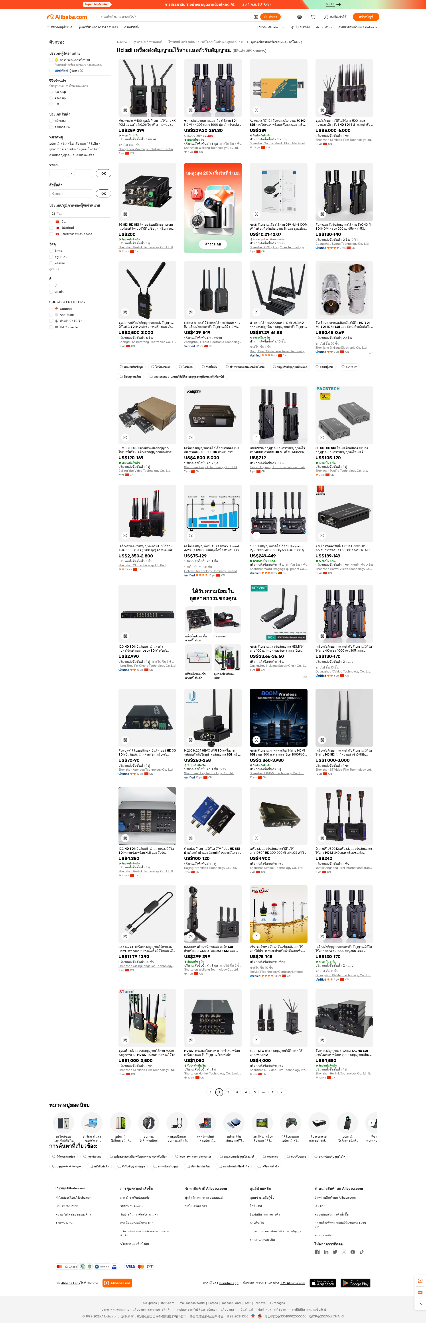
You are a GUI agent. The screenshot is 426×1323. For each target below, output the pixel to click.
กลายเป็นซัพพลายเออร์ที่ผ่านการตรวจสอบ (340, 1225)
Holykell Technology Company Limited (210, 571)
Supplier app (229, 1283)
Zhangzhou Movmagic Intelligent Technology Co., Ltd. (147, 149)
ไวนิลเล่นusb (163, 366)
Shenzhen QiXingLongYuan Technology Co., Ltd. (279, 247)
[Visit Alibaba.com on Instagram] (344, 1252)
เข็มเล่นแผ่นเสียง (200, 1166)
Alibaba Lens (70, 1283)
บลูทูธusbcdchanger (69, 1166)
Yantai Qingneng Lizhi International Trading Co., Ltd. (279, 467)
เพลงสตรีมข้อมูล (133, 366)
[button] (255, 17)
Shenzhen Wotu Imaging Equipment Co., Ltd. (279, 569)
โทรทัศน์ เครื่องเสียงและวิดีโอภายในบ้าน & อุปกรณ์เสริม (206, 42)
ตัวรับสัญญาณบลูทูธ (133, 1166)
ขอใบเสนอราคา (196, 1206)
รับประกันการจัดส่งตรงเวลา (139, 1214)
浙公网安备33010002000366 (285, 1316)
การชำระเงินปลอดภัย (135, 1197)
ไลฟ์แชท (256, 1206)
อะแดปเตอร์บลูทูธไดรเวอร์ (239, 1156)
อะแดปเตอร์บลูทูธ (168, 1166)
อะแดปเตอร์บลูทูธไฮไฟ (332, 1156)
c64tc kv (351, 366)
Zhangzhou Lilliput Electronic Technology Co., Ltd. (213, 342)
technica (272, 1156)
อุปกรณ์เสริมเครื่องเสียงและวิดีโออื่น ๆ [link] (276, 42)
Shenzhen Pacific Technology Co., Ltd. (342, 470)
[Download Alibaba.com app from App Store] (323, 1283)
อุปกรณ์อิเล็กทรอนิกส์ (147, 42)
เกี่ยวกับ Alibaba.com (70, 1188)
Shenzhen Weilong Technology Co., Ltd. (211, 147)
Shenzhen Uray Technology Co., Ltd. (209, 773)
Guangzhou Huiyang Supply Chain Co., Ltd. (279, 665)
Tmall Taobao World (191, 1303)
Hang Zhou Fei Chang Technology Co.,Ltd (147, 665)
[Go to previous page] (210, 1092)
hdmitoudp (94, 1156)
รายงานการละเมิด (262, 1239)
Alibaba (122, 42)
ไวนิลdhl (188, 366)
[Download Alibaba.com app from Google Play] (356, 1283)
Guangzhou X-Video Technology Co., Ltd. (343, 671)
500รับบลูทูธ (298, 1156)
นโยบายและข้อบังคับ (134, 1243)
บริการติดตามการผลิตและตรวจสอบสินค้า (144, 1233)
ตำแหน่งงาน (64, 1223)
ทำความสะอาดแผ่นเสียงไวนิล (247, 366)
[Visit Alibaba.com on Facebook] (317, 1252)
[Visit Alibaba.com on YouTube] (352, 1252)
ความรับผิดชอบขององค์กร (73, 1214)
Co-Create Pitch (66, 1206)
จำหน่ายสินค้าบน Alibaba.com (335, 1197)
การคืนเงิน (257, 1223)
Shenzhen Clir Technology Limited (142, 565)
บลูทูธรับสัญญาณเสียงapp (292, 366)
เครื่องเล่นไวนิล (270, 1166)
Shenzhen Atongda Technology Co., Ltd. (145, 769)
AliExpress (150, 1303)
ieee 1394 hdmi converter (195, 1156)
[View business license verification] (253, 1316)
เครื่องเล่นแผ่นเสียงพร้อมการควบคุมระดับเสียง (140, 1156)
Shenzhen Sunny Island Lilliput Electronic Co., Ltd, (279, 143)
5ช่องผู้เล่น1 (326, 366)
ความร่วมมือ (323, 1235)
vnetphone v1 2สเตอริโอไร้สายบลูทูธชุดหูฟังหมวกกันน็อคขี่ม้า (189, 376)
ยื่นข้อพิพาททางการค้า (265, 1214)
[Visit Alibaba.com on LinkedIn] (326, 1252)
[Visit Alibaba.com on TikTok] (361, 1252)
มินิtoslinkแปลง (66, 1156)
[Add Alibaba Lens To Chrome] (117, 1283)
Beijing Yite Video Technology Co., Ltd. (144, 470)
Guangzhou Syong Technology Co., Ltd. (342, 243)
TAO (247, 1303)
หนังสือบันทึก (101, 1166)
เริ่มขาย (320, 1206)
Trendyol (260, 1303)
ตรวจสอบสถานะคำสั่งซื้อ (332, 1214)
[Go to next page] (281, 1092)
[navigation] (80, 567)
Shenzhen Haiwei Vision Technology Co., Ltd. (344, 569)
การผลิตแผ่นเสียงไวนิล (236, 1166)
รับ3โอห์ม (211, 366)
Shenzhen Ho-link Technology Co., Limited (147, 247)
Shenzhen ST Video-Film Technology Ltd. (344, 139)
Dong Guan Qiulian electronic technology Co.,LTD (279, 351)
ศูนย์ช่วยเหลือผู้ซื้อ (262, 1197)
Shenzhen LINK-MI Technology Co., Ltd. (277, 773)
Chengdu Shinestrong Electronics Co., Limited (147, 342)
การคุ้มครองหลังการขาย (136, 1223)
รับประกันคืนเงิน (131, 1206)
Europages (277, 1303)
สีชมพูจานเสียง (132, 376)
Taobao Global (231, 1303)
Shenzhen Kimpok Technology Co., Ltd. (210, 467)
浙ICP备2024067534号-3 (326, 1316)
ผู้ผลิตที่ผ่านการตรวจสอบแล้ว (205, 1197)
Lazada (213, 1303)
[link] (420, 1281)
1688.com (167, 1303)
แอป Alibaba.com (292, 1283)
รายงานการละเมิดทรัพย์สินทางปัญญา (275, 1231)
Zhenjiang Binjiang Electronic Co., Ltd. (341, 347)
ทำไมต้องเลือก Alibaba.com (73, 1197)
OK (103, 173)
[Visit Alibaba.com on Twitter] (335, 1252)
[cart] (314, 17)
